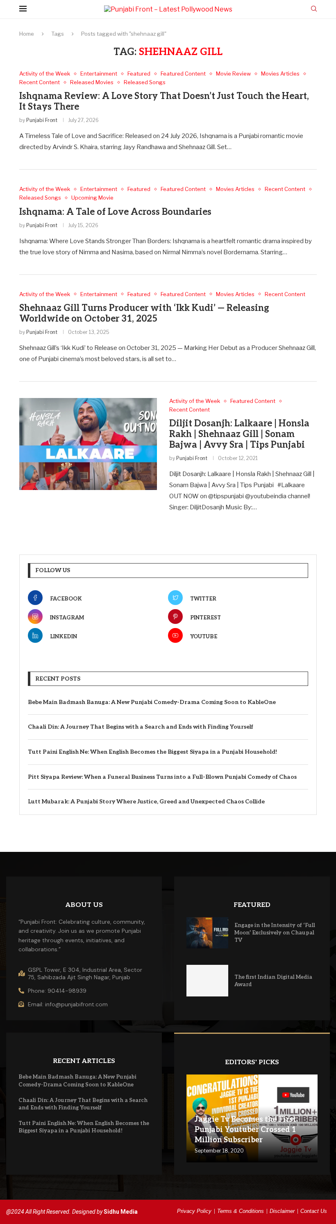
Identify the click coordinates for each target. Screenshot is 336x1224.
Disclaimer (282, 1211)
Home (26, 33)
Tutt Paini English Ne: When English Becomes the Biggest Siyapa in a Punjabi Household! (152, 751)
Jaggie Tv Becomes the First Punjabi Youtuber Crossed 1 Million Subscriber (245, 1129)
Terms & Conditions (240, 1211)
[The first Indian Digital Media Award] (207, 980)
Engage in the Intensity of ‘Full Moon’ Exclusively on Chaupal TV (274, 932)
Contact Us (313, 1211)
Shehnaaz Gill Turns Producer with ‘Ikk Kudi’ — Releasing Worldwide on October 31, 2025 (144, 313)
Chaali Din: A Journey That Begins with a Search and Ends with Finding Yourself (140, 726)
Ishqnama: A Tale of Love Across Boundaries (115, 212)
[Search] (314, 9)
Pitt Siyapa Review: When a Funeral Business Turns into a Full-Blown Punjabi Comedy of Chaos (162, 776)
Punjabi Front (41, 120)
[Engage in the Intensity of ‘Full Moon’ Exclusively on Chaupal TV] (207, 933)
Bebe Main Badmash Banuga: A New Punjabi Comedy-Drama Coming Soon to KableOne (152, 702)
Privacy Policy (194, 1211)
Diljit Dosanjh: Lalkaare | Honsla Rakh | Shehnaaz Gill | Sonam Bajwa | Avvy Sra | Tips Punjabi (239, 434)
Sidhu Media (121, 1211)
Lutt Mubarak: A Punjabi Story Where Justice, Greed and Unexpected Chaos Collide (146, 801)
